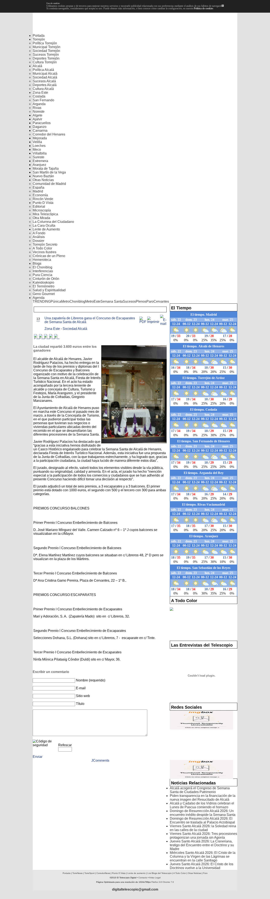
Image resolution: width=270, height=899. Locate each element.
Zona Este (53, 328)
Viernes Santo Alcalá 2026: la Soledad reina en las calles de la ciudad (203, 828)
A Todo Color (179, 873)
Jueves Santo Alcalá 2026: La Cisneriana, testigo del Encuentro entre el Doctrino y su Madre (202, 845)
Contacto (142, 877)
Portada (66, 873)
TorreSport (89, 873)
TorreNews (77, 873)
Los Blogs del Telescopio (159, 873)
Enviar (37, 756)
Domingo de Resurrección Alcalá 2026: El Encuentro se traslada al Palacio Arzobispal (202, 820)
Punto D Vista (119, 873)
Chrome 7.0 (168, 882)
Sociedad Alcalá (75, 328)
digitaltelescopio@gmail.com (135, 889)
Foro (205, 873)
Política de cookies (203, 8)
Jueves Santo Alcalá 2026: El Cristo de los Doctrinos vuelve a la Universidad (201, 866)
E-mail (81, 688)
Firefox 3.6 (156, 882)
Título (80, 703)
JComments (100, 760)
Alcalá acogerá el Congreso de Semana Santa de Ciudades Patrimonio (200, 790)
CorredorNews (103, 873)
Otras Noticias (194, 873)
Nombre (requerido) (90, 680)
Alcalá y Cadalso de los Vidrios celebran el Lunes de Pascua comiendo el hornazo (202, 805)
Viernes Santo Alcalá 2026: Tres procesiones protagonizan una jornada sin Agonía (203, 835)
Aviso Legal (155, 877)
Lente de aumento (136, 873)
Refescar (65, 745)
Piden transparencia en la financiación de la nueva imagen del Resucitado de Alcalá (202, 797)
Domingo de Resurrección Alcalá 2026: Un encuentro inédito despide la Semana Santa (202, 812)
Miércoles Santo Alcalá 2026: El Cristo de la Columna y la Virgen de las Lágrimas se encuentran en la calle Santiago (202, 856)
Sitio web (83, 696)
